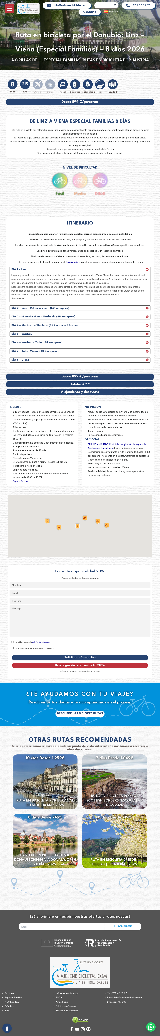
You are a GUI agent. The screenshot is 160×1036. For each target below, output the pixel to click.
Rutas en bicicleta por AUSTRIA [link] (116, 60)
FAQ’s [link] (59, 997)
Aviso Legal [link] (62, 1002)
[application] (120, 11)
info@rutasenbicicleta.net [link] (70, 5)
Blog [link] (7, 1010)
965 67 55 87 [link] (141, 5)
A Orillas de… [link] (12, 1002)
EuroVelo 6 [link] (71, 262)
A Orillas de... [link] (26, 60)
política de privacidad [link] (41, 642)
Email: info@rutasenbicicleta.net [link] (124, 997)
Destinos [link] (9, 993)
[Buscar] (114, 5)
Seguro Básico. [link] (20, 481)
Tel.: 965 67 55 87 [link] (117, 993)
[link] (7, 1028)
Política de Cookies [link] (66, 1006)
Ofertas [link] (9, 1006)
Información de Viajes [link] (67, 993)
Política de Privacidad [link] (67, 1010)
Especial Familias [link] (62, 60)
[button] (77, 526)
